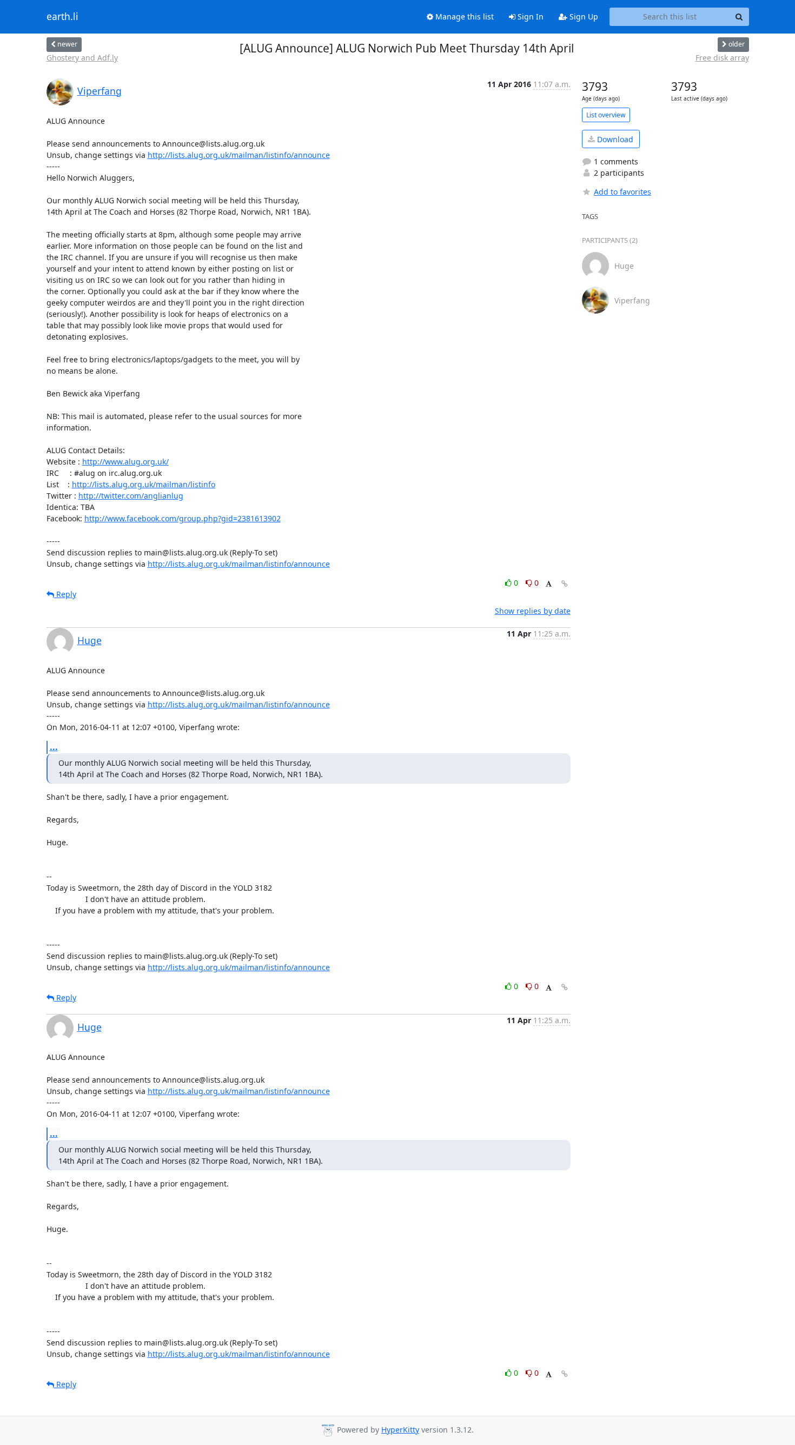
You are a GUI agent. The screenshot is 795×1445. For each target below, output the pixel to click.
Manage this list (463, 16)
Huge (89, 640)
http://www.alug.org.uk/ (125, 461)
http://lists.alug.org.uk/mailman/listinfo (143, 484)
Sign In (529, 16)
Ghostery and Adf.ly (82, 57)
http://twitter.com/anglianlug (130, 495)
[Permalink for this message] (565, 583)
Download (614, 139)
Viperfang (99, 90)
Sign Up (582, 16)
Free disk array (722, 57)
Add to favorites (622, 192)
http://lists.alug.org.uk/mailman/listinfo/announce (239, 155)
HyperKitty (400, 1429)
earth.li (62, 16)
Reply (65, 594)
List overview (606, 115)
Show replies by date (533, 611)
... (54, 747)
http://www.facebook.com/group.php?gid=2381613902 (182, 518)
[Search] (739, 17)
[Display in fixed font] (548, 584)
